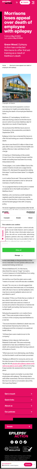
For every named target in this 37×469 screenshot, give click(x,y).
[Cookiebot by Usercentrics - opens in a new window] (26, 212)
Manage (17, 255)
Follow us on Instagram (12, 442)
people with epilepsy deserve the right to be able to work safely (18, 364)
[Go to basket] (16, 2)
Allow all (18, 250)
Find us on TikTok (25, 442)
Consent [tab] (6, 218)
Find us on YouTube (20, 442)
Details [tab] (18, 218)
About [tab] (30, 218)
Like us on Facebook (16, 442)
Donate (10, 426)
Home (4, 65)
